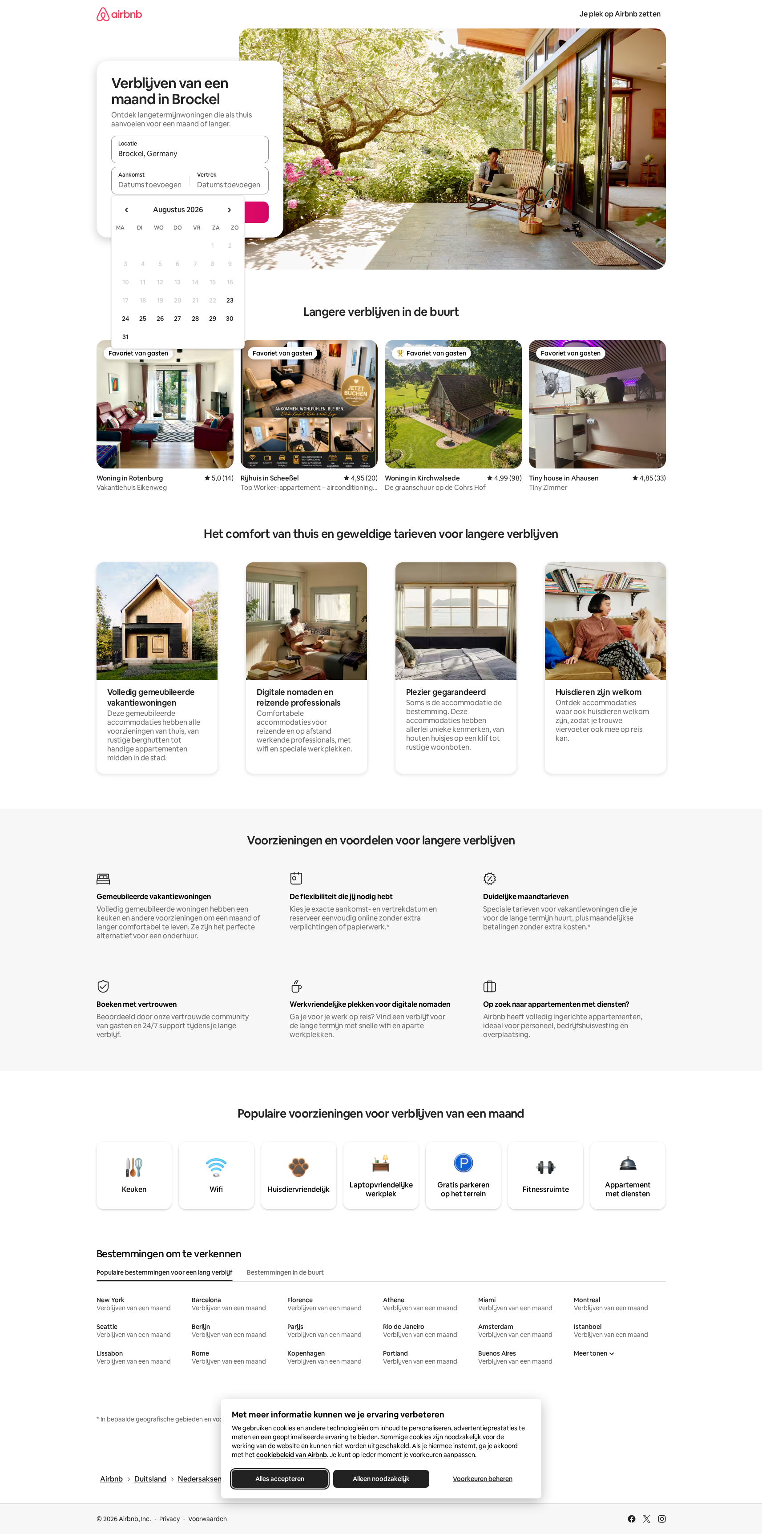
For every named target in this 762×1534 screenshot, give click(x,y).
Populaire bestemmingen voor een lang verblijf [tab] (165, 1272)
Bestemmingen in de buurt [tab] (285, 1272)
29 (212, 319)
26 (160, 319)
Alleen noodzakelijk (381, 1479)
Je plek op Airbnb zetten (620, 14)
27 (177, 319)
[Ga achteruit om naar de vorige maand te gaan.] (126, 210)
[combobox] (190, 153)
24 (125, 319)
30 (230, 319)
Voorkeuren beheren (482, 1479)
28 (195, 319)
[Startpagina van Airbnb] (119, 14)
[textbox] (150, 184)
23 (230, 300)
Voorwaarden (207, 1519)
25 (142, 319)
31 (125, 337)
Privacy (169, 1519)
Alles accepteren (279, 1479)
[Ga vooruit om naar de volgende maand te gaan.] (229, 210)
